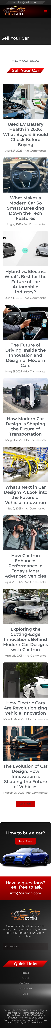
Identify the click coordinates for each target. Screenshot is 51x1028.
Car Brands (25, 983)
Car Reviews (25, 988)
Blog (25, 993)
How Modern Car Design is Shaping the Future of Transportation (25, 426)
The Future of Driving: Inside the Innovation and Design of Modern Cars (25, 355)
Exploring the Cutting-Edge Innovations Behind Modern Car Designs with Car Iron (25, 639)
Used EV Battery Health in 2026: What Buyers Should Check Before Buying (25, 134)
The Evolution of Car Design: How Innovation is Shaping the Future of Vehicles (25, 776)
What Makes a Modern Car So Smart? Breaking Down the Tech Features (25, 208)
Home (25, 972)
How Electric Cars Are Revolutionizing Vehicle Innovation (25, 708)
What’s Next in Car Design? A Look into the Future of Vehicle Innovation (25, 495)
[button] (45, 11)
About (25, 978)
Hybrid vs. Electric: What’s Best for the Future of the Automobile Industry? (26, 282)
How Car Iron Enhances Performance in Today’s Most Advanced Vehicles (25, 566)
